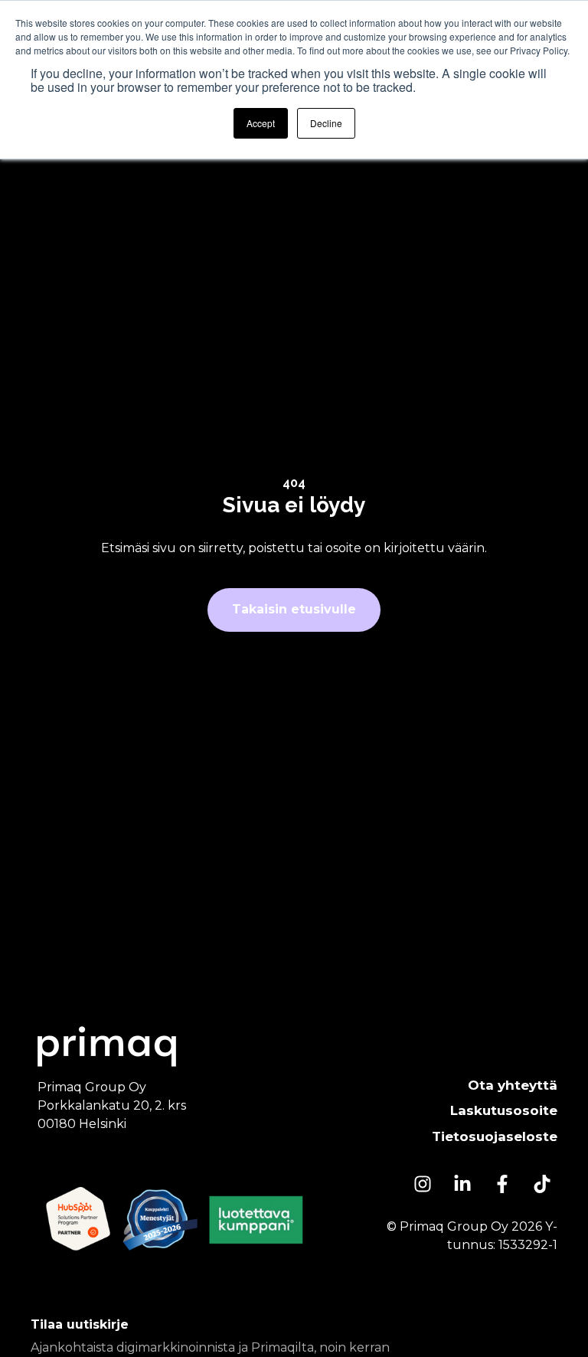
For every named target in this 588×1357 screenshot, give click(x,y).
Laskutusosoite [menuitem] (503, 1110)
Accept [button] (261, 122)
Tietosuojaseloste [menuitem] (494, 1136)
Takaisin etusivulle (294, 609)
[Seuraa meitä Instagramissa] (422, 1184)
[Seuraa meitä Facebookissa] (502, 1184)
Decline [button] (326, 122)
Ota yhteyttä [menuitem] (512, 1085)
